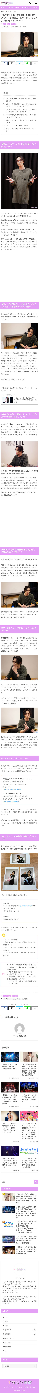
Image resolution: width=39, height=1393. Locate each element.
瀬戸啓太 (24, 999)
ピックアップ (16, 999)
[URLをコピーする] (34, 63)
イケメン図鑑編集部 (19, 1036)
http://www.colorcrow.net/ (11, 801)
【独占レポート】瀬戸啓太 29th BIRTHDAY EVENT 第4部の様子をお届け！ (25, 400)
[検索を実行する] (36, 1182)
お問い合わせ (9, 1338)
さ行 (4, 24)
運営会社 (32, 1387)
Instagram (7, 1342)
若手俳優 (13, 24)
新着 (6, 1321)
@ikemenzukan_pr (25, 906)
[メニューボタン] (36, 3)
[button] (4, 63)
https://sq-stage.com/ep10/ (12, 789)
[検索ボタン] (30, 3)
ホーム (7, 1317)
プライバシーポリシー (18, 1387)
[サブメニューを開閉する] (34, 1329)
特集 (8, 24)
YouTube (8, 1347)
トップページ (7, 1387)
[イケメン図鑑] (7, 3)
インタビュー (7, 999)
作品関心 (7, 1334)
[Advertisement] (19, 274)
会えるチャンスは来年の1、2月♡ (17, 126)
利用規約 (27, 1387)
